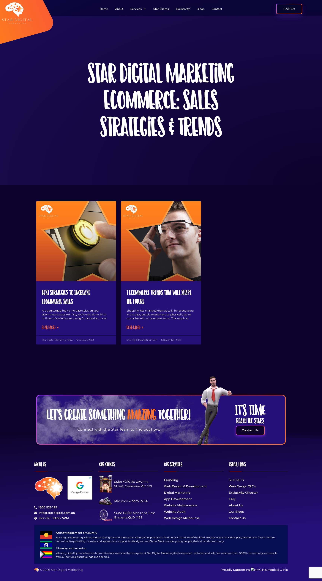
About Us (236, 505)
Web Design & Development (185, 486)
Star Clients (161, 9)
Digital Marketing (177, 492)
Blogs (200, 9)
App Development (178, 499)
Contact (216, 9)
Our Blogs (236, 511)
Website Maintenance (180, 505)
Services (136, 9)
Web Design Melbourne (182, 518)
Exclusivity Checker (243, 492)
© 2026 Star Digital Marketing (61, 570)
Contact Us (237, 518)
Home (104, 9)
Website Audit (175, 511)
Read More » (50, 327)
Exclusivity (183, 9)
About (119, 9)
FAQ (232, 499)
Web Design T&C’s (242, 486)
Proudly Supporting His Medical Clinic (254, 570)
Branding (171, 480)
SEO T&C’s (236, 480)
